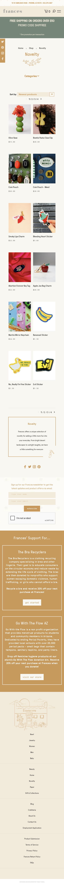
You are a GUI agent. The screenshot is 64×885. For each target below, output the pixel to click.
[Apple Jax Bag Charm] (44, 268)
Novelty (42, 48)
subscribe (32, 509)
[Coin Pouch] (20, 169)
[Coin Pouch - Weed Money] (44, 169)
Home (20, 48)
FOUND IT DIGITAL (41, 882)
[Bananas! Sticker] (44, 317)
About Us (32, 815)
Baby (32, 758)
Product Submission (32, 838)
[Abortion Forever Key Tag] (20, 268)
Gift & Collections (32, 793)
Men (32, 752)
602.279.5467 (47, 3)
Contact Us (32, 822)
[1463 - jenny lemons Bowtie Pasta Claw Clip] (44, 120)
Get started (32, 602)
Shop (31, 48)
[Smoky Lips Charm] (20, 218)
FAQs (32, 862)
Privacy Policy (32, 850)
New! (32, 734)
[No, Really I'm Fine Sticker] (20, 366)
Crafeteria (32, 810)
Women (32, 746)
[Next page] (41, 99)
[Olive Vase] (20, 120)
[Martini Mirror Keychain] (20, 317)
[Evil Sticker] (44, 366)
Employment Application (32, 828)
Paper (32, 787)
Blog (32, 804)
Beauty (32, 769)
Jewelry (32, 740)
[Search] (54, 11)
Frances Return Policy (32, 856)
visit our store (32, 677)
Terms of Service (32, 844)
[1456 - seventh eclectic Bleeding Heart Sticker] (44, 218)
